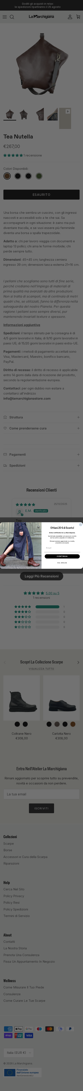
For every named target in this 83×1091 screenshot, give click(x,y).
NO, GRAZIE (62, 562)
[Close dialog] (80, 524)
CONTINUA (62, 556)
